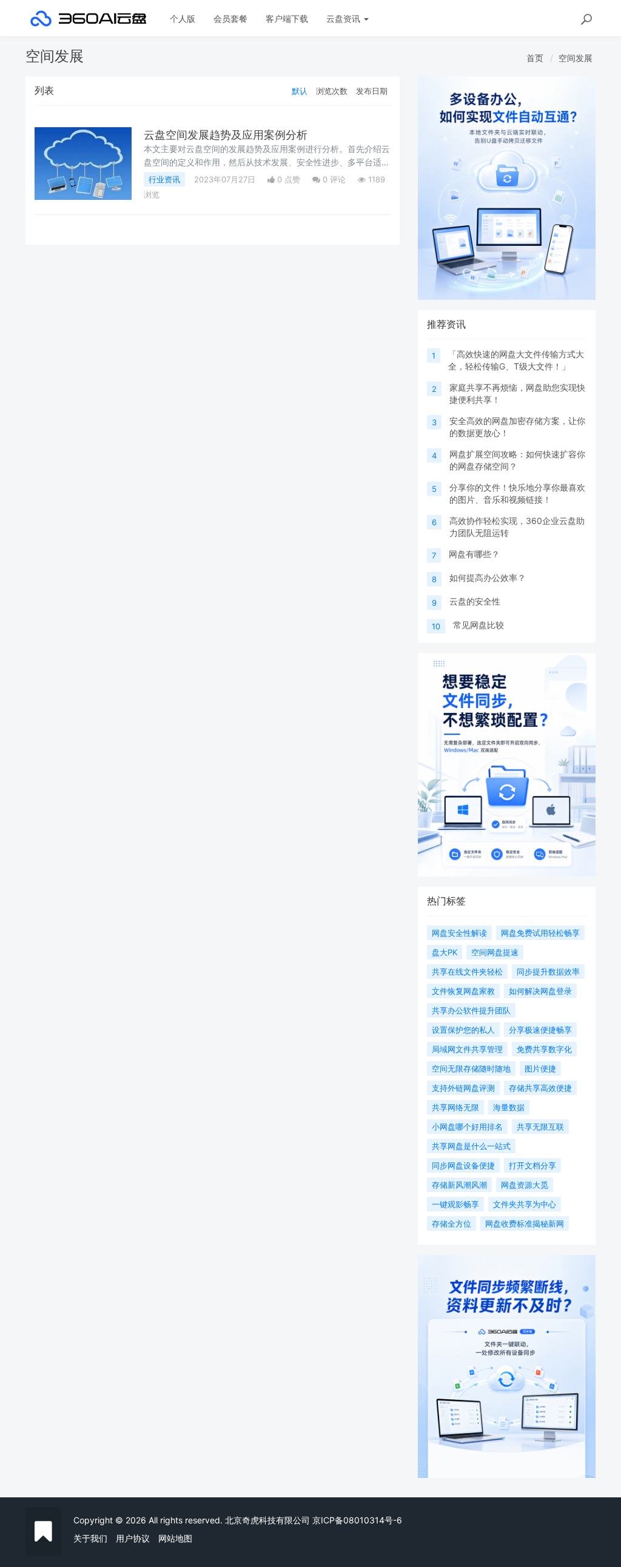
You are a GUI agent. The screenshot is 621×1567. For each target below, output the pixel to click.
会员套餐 (230, 18)
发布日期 (372, 91)
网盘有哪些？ (474, 554)
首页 (534, 58)
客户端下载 (287, 18)
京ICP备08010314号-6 (357, 1520)
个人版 (182, 18)
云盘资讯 (344, 18)
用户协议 (133, 1538)
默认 (299, 91)
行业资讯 (164, 179)
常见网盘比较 (478, 625)
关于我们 (90, 1538)
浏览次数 (331, 91)
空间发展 (575, 58)
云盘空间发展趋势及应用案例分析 (225, 134)
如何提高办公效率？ (487, 577)
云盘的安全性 (474, 601)
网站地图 (175, 1538)
